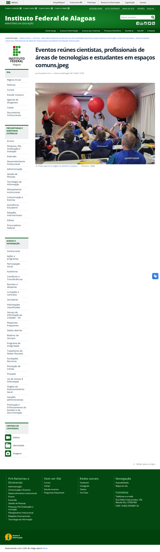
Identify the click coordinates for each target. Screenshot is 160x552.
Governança (50, 30)
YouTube (141, 23)
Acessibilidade (95, 8)
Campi (47, 486)
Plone (45, 548)
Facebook (137, 23)
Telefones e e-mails (124, 496)
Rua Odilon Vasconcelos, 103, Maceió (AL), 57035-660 (129, 501)
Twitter (149, 23)
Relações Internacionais (19, 516)
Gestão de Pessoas (17, 503)
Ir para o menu (29, 8)
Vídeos (16, 437)
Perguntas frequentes (54, 492)
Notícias (36, 38)
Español (141, 8)
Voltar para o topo (145, 464)
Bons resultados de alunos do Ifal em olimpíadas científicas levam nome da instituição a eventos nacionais (88, 38)
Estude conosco (51, 489)
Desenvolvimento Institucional (22, 493)
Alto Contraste (112, 8)
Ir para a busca (45, 8)
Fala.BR (140, 30)
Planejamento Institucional (20, 512)
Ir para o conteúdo (13, 8)
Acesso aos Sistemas (91, 30)
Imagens (17, 453)
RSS (153, 23)
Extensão (12, 500)
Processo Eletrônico (112, 30)
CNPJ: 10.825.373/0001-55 (127, 506)
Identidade (18, 445)
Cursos (47, 482)
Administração (15, 486)
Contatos (151, 30)
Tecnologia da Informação (20, 519)
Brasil (15, 2)
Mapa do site (128, 8)
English (150, 8)
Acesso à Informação (69, 30)
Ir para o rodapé (62, 8)
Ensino (11, 496)
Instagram (145, 23)
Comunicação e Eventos (19, 490)
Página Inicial (25, 38)
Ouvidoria (129, 30)
